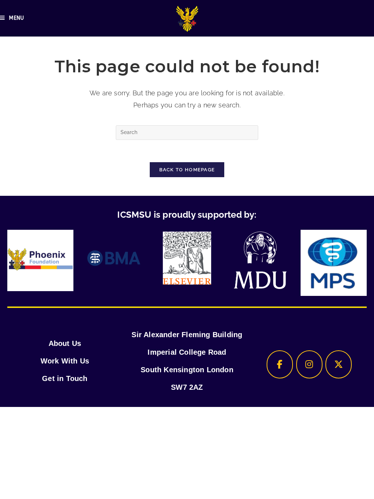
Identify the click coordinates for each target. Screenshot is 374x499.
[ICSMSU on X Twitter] (338, 364)
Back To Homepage (187, 169)
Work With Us (65, 361)
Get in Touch (64, 378)
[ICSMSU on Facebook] (280, 364)
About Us (65, 343)
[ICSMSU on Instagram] (309, 364)
